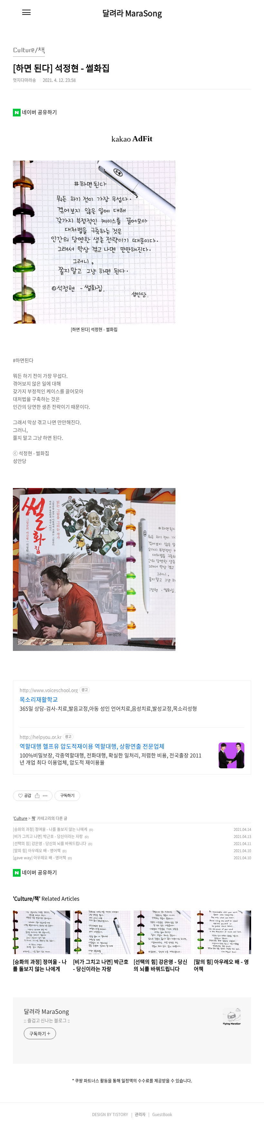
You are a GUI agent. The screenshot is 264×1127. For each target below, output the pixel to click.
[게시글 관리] (45, 796)
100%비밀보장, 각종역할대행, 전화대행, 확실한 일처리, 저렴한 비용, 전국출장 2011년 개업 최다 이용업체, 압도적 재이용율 (111, 758)
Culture (20, 818)
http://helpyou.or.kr (40, 737)
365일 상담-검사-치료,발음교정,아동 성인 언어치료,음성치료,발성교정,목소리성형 (108, 708)
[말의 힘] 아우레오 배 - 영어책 (37, 850)
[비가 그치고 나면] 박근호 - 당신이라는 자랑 (48, 836)
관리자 (140, 1114)
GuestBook (162, 1114)
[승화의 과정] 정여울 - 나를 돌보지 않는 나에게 (50, 829)
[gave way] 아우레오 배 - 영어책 (39, 858)
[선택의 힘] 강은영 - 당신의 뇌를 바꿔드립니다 (49, 843)
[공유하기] (37, 796)
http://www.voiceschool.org (49, 690)
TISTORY (120, 1114)
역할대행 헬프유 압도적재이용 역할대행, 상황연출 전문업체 (92, 746)
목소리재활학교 (39, 699)
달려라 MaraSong (132, 13)
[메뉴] (26, 12)
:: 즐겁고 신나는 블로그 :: (47, 1020)
